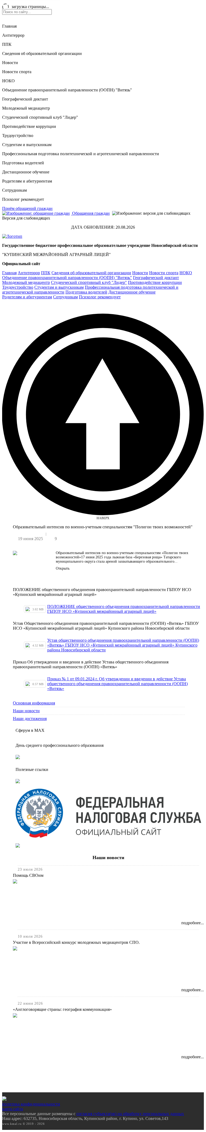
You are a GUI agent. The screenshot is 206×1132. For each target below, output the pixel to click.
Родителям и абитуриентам (27, 181)
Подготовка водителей (23, 163)
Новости (10, 62)
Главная (9, 26)
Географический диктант (25, 99)
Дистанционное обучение (25, 172)
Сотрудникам (14, 190)
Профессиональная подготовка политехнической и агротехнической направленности (80, 153)
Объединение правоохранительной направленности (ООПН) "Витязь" (67, 90)
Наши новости (26, 710)
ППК (7, 44)
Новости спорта (16, 71)
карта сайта (12, 1109)
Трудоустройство (17, 135)
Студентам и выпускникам (27, 144)
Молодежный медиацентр (26, 108)
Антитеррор (13, 35)
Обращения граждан (90, 213)
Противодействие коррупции (29, 126)
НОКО (8, 81)
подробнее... (192, 923)
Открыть (62, 568)
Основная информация (34, 703)
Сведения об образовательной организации (42, 53)
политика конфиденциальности (31, 1104)
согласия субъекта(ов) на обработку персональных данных (130, 1113)
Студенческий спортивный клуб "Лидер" (40, 117)
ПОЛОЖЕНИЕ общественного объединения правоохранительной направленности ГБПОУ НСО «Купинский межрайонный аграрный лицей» (123, 609)
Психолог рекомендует (23, 199)
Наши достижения (30, 718)
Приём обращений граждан (27, 208)
